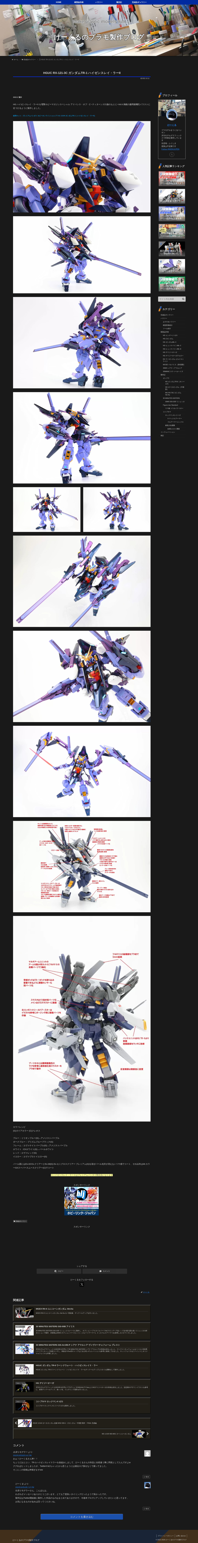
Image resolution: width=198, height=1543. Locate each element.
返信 (147, 1477)
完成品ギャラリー (21, 1221)
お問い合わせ (181, 1536)
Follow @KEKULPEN (170, 149)
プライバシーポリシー (166, 1536)
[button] (59, 1271)
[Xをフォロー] (82, 1284)
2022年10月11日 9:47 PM (22, 1455)
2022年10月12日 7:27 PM (24, 1487)
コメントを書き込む (82, 1516)
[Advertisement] (82, 86)
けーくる (171, 125)
